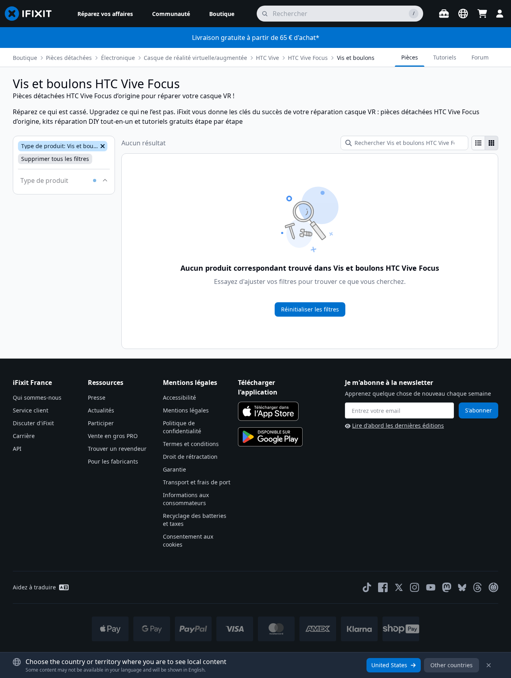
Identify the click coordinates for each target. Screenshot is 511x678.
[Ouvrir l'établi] (444, 14)
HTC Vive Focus (308, 57)
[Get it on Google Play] (270, 436)
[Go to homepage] (31, 13)
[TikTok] (367, 587)
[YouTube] (431, 587)
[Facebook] (383, 587)
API (17, 448)
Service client (30, 410)
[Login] (499, 13)
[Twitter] (399, 587)
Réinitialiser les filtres (310, 309)
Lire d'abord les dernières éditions (398, 425)
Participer (101, 423)
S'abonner (478, 410)
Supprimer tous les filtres (55, 159)
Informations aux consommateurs (186, 499)
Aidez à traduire (34, 587)
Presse (96, 397)
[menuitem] (105, 13)
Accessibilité (179, 397)
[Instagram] (415, 587)
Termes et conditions (191, 444)
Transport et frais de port (196, 482)
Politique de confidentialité (182, 427)
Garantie (174, 469)
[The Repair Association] (493, 587)
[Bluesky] (462, 587)
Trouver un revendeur (117, 448)
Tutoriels (444, 57)
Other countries (451, 665)
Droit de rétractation (190, 456)
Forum (480, 57)
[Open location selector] (463, 14)
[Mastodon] (447, 587)
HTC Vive (267, 57)
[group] (484, 143)
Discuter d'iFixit (33, 423)
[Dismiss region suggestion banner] (488, 665)
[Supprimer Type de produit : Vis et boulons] (101, 146)
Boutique (25, 57)
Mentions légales (186, 410)
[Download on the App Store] (268, 411)
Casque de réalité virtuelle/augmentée (195, 57)
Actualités (101, 410)
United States (389, 665)
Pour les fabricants (113, 461)
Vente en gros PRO (113, 436)
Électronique (118, 57)
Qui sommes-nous (37, 397)
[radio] (478, 143)
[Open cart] (482, 14)
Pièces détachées (69, 57)
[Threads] (477, 587)
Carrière (24, 436)
